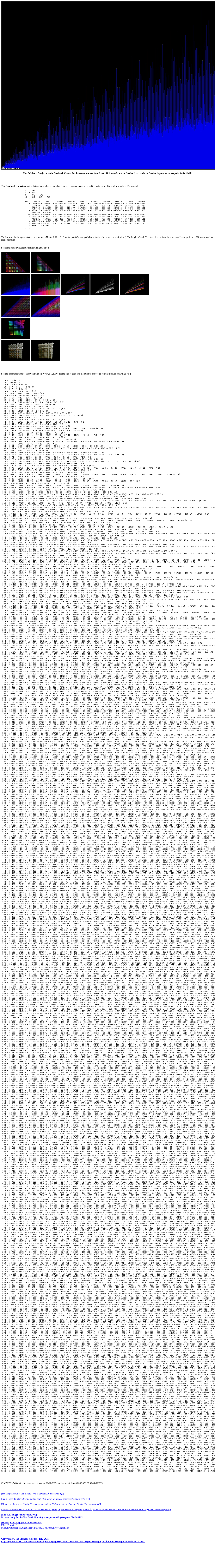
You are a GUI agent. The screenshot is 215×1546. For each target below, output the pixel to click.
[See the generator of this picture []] (32, 1493)
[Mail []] (9, 1525)
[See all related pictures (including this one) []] (45, 1499)
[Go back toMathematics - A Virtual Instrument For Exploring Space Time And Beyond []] (86, 1509)
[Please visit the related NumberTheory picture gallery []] (51, 1504)
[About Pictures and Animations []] (35, 1528)
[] (19, 1514)
